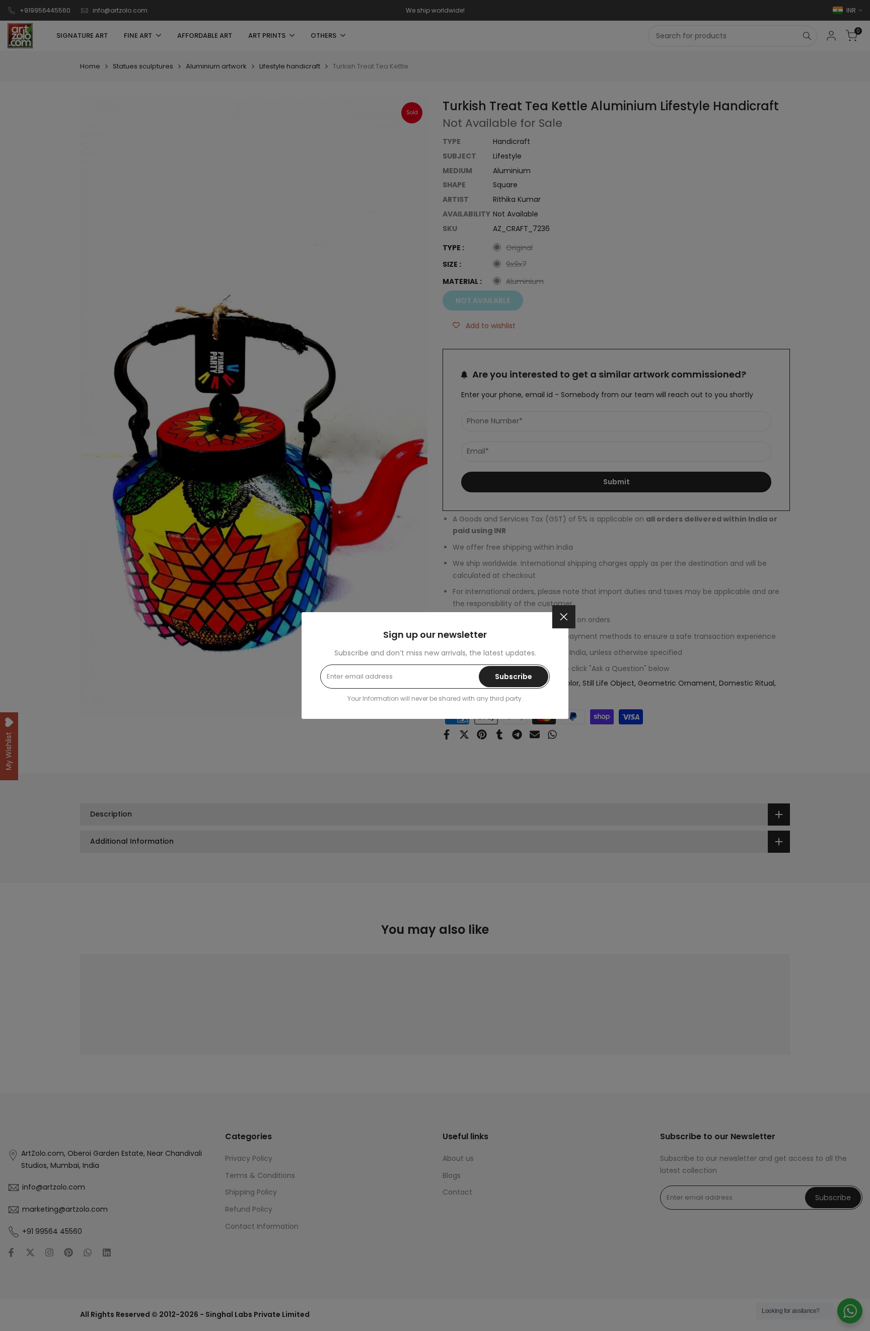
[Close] (563, 616)
